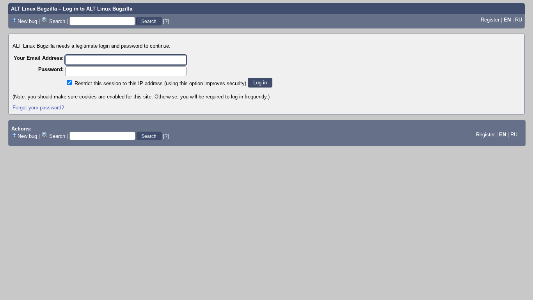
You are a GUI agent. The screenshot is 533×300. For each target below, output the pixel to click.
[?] (166, 21)
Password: (51, 69)
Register (490, 20)
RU (518, 20)
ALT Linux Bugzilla (34, 9)
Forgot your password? (38, 108)
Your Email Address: (39, 58)
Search (57, 21)
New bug (27, 21)
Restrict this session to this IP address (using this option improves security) (160, 83)
